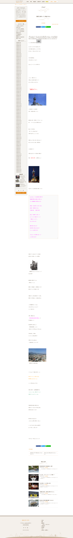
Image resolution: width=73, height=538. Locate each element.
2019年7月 (18, 159)
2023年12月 (18, 87)
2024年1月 (18, 85)
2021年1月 (18, 135)
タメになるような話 (19, 28)
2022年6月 (18, 112)
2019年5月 (18, 162)
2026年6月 (18, 45)
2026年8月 (18, 42)
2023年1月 (18, 102)
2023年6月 (18, 95)
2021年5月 (18, 130)
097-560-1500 (26, 524)
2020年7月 (18, 144)
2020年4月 (18, 148)
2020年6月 (18, 145)
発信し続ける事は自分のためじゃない (50, 453)
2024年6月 (18, 78)
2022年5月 (18, 113)
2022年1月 (18, 119)
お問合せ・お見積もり (53, 1)
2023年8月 (18, 92)
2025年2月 (18, 67)
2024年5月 (18, 80)
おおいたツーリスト (35, 537)
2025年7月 (18, 60)
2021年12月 (18, 120)
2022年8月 (18, 109)
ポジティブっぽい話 (19, 31)
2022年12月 (18, 103)
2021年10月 (18, 123)
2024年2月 (18, 84)
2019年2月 (18, 166)
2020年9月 (18, 141)
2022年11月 (18, 105)
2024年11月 (18, 71)
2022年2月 (18, 117)
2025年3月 (18, 66)
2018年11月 (18, 170)
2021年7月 (18, 127)
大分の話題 (30, 449)
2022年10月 (18, 106)
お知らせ (17, 27)
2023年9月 (18, 91)
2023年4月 (18, 98)
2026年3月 (18, 49)
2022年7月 (18, 110)
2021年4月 (18, 131)
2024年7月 (18, 77)
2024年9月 (18, 74)
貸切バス (17, 38)
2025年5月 (18, 63)
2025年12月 (18, 53)
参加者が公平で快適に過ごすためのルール (36, 453)
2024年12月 (18, 70)
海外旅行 (17, 35)
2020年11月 (18, 138)
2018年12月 (18, 169)
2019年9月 (18, 156)
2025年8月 (18, 59)
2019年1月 (18, 167)
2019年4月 (18, 163)
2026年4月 (18, 48)
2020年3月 (18, 149)
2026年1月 (18, 52)
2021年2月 (18, 134)
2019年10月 (18, 155)
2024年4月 (18, 81)
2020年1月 (18, 152)
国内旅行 (17, 32)
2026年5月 (18, 46)
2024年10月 (18, 73)
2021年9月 (18, 124)
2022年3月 (18, 116)
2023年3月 (18, 99)
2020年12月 (18, 137)
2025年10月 (18, 56)
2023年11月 (18, 88)
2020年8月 (18, 142)
